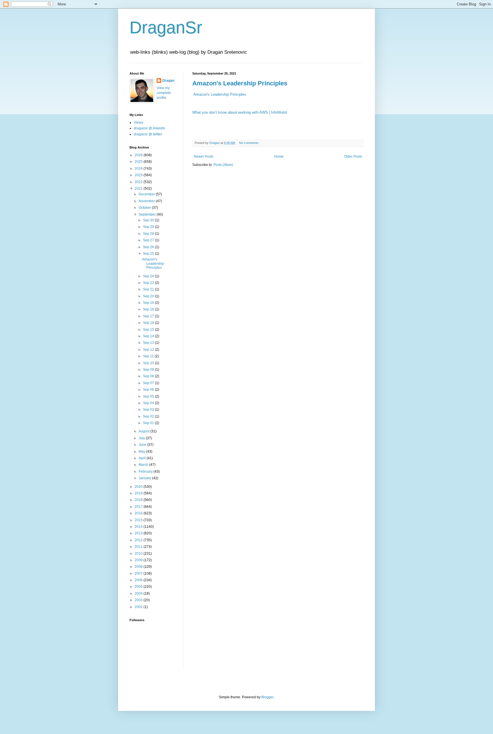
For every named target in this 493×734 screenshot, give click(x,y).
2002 (139, 607)
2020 (139, 487)
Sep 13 (149, 343)
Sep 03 (149, 410)
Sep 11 (149, 356)
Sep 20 (149, 296)
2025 (139, 162)
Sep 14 (149, 336)
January (145, 478)
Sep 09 (149, 370)
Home (279, 157)
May (142, 452)
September (148, 214)
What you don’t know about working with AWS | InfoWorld (239, 112)
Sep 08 (149, 376)
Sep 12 (149, 350)
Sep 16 (149, 323)
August (144, 431)
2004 (139, 593)
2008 (139, 567)
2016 (139, 513)
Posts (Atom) (223, 165)
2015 (139, 520)
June (143, 445)
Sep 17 (149, 316)
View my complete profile (164, 93)
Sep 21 (149, 289)
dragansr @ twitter (148, 134)
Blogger (267, 697)
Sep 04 (149, 403)
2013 (139, 533)
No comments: (249, 143)
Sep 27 (149, 240)
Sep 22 (149, 283)
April (143, 458)
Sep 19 (149, 303)
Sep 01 (149, 423)
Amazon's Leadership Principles (239, 83)
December (147, 194)
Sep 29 (149, 227)
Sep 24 (149, 276)
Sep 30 (149, 220)
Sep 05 (149, 396)
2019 (139, 493)
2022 (139, 182)
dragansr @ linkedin (149, 128)
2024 (139, 169)
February (146, 472)
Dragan (168, 81)
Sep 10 (149, 363)
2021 (139, 188)
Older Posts (353, 157)
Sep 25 (149, 254)
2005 (139, 587)
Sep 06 (149, 390)
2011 (139, 547)
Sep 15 (149, 330)
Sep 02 (149, 416)
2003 (139, 600)
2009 (139, 560)
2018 (139, 500)
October (145, 208)
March (144, 465)
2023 (139, 175)
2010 (139, 553)
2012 (139, 540)
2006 (139, 580)
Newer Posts (203, 157)
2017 (139, 507)
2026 (139, 155)
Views (138, 123)
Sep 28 (149, 234)
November (147, 201)
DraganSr (166, 27)
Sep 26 (149, 247)
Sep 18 (149, 309)
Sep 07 (149, 383)
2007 (139, 573)
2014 (139, 527)
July (142, 438)
